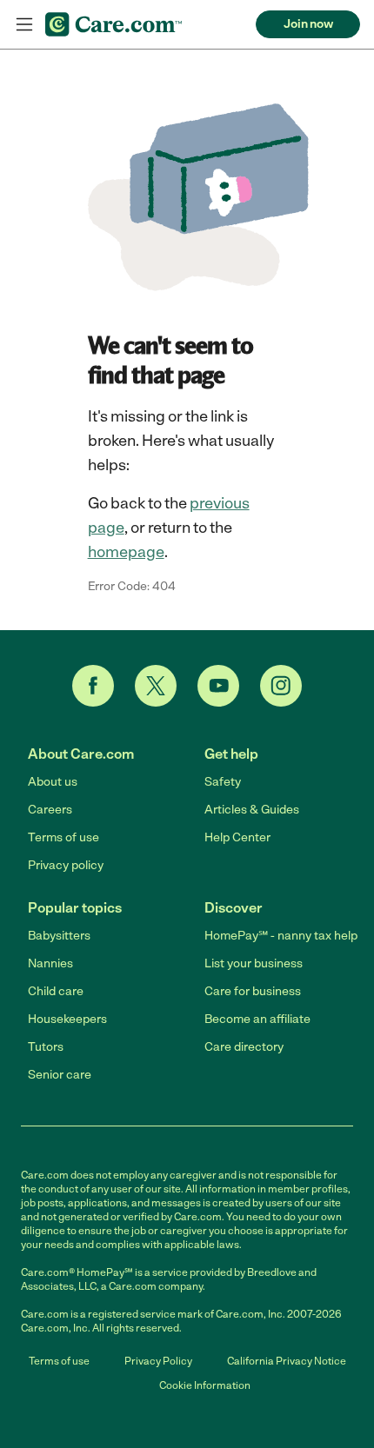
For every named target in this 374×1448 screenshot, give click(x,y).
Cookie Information (204, 1385)
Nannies (50, 963)
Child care (55, 991)
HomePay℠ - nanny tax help (280, 935)
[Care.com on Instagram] (281, 686)
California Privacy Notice (286, 1361)
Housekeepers (67, 1019)
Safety (222, 781)
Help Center (237, 837)
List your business (253, 963)
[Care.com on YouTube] (218, 686)
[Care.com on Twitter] (156, 686)
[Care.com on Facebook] (93, 686)
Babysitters (59, 935)
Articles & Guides (251, 809)
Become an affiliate (257, 1019)
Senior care (59, 1074)
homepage (126, 551)
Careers (50, 809)
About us (52, 781)
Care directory (244, 1047)
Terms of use (63, 837)
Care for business (252, 991)
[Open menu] (24, 24)
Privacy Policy (158, 1361)
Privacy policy (66, 865)
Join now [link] (308, 24)
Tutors (45, 1047)
